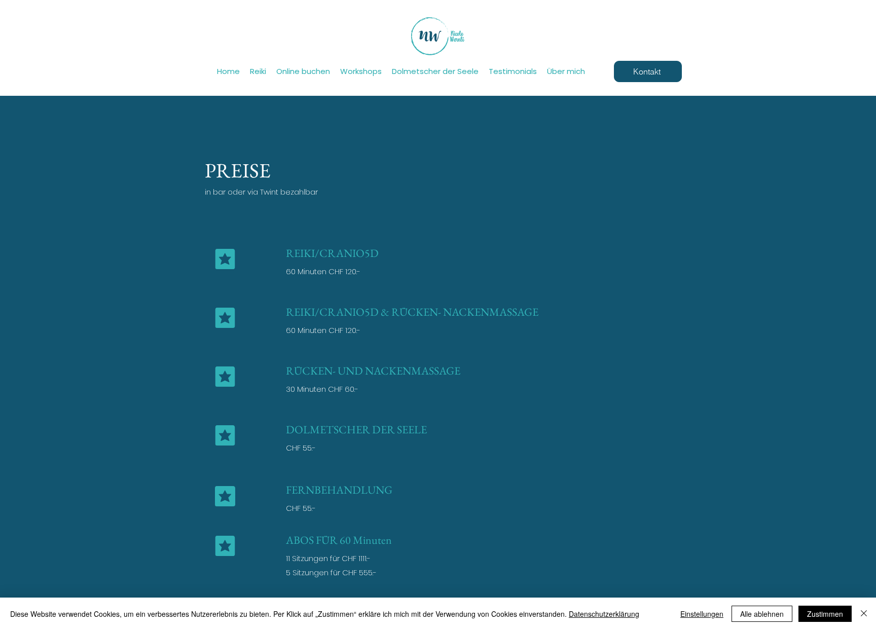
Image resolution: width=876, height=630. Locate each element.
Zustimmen (825, 614)
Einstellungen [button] (701, 614)
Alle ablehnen (762, 614)
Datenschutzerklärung (604, 614)
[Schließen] (864, 614)
